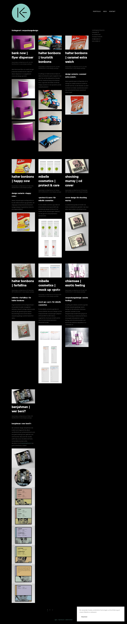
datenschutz (68, 620)
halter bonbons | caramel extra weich (76, 58)
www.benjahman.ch (26, 443)
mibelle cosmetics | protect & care (48, 181)
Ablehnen (94, 617)
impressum (61, 620)
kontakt (112, 11)
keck (105, 11)
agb (56, 620)
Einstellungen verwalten (108, 617)
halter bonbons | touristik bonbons (49, 58)
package (29, 64)
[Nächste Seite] (52, 610)
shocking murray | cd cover (73, 181)
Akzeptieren (84, 617)
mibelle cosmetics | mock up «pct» (49, 286)
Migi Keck (22, 62)
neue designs (23, 64)
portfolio (97, 11)
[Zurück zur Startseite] (21, 11)
